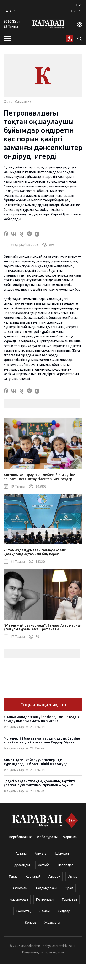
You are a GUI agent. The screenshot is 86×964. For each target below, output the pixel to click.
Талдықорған (46, 888)
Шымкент (63, 853)
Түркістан (69, 899)
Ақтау (72, 876)
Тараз (13, 876)
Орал (69, 888)
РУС (79, 5)
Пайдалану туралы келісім (43, 952)
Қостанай (33, 876)
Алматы (41, 853)
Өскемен (20, 888)
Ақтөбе (44, 865)
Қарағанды (21, 865)
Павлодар (66, 865)
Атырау (54, 876)
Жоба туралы (47, 837)
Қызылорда (18, 899)
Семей (44, 911)
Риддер (64, 911)
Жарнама (69, 837)
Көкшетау (23, 911)
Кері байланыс (20, 837)
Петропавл (45, 899)
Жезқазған (52, 922)
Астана (21, 853)
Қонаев (30, 922)
